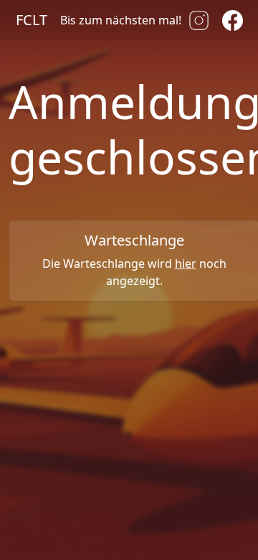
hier (185, 263)
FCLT (31, 19)
